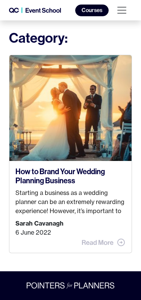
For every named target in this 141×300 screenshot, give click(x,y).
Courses (92, 10)
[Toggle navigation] (122, 10)
